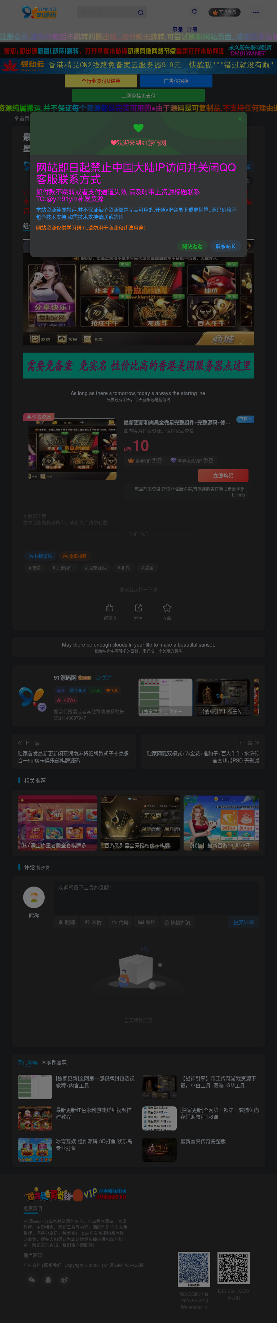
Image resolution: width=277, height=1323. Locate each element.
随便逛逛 (192, 245)
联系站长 (226, 245)
